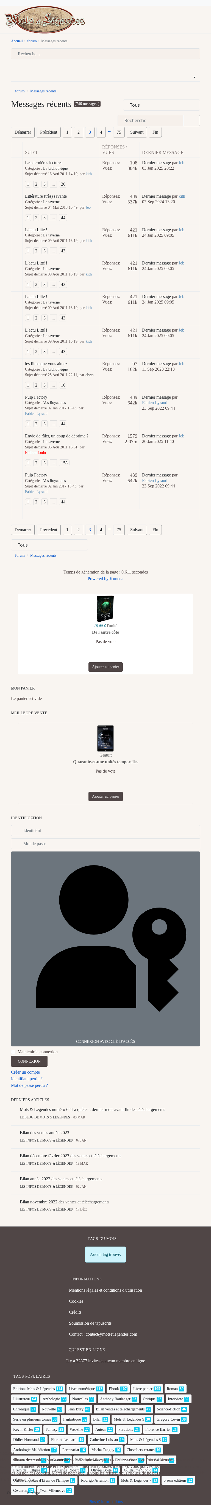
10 (63, 385)
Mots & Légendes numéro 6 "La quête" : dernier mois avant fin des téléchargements (92, 1109)
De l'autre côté (105, 632)
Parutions (125, 1429)
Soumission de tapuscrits (90, 1323)
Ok (9, 1493)
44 (63, 217)
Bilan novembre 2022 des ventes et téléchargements (64, 1202)
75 (119, 132)
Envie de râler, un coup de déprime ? (56, 436)
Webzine (76, 1429)
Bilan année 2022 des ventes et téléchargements (61, 1178)
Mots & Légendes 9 (129, 1419)
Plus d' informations (105, 1501)
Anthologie (51, 1399)
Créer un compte (25, 1072)
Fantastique (72, 1419)
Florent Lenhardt (64, 1440)
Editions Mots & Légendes (34, 1389)
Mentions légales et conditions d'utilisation (105, 1290)
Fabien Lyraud (36, 414)
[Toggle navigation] (195, 20)
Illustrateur (21, 1399)
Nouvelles (80, 1399)
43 (63, 251)
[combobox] (105, 53)
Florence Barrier (158, 1429)
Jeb (181, 162)
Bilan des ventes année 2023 (44, 1132)
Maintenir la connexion (38, 1051)
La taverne (51, 202)
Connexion (29, 1061)
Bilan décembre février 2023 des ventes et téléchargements (70, 1155)
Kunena (116, 578)
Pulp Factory (36, 397)
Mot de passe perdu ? (29, 1085)
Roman (172, 1389)
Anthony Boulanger (115, 1399)
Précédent (48, 132)
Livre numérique (82, 1389)
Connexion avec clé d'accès (105, 1042)
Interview (175, 1399)
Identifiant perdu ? (27, 1078)
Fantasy (51, 1429)
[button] (204, 20)
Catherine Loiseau (104, 1440)
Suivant (136, 132)
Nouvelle (49, 1409)
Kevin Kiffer (23, 1429)
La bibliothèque (55, 168)
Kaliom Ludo (35, 453)
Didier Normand (26, 1440)
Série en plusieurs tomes (32, 1419)
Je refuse (33, 1493)
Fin (155, 132)
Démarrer (23, 132)
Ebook (114, 1389)
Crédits (75, 1312)
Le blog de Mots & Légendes (45, 1117)
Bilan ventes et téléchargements (120, 1409)
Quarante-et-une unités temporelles (105, 761)
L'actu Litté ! (36, 229)
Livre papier (142, 1389)
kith (89, 174)
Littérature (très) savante (46, 196)
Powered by (98, 578)
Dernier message (156, 162)
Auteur (100, 1429)
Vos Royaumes (54, 403)
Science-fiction (168, 1409)
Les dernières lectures (43, 162)
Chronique (21, 1409)
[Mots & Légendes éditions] (44, 19)
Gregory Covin (168, 1419)
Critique (149, 1399)
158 (64, 463)
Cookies (76, 1301)
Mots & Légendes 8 (145, 1440)
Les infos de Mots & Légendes (46, 1140)
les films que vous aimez (46, 363)
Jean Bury (76, 1409)
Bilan (97, 1419)
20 (63, 184)
